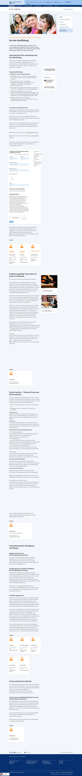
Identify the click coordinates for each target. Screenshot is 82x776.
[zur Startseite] (15, 2)
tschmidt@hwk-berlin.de (23, 651)
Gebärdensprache (60, 2)
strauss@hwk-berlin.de (34, 651)
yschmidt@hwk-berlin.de (12, 670)
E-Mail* (10, 183)
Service (56, 6)
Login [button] (29, 4)
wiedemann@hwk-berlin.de (14, 536)
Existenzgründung (28, 6)
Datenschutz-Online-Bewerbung (67, 772)
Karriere (44, 2)
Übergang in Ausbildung (64, 27)
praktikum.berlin (15, 328)
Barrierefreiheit (63, 774)
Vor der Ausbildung (14, 9)
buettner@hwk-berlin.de (14, 383)
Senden (11, 221)
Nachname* (22, 156)
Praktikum (62, 22)
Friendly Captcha (24, 218)
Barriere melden (70, 774)
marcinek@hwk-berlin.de (14, 739)
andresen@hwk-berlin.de (12, 263)
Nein (13, 179)
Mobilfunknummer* (13, 168)
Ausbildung (11, 6)
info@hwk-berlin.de (31, 763)
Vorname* (11, 156)
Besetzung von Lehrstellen (65, 19)
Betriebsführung (38, 6)
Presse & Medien (34, 2)
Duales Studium (63, 24)
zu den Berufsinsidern (47, 291)
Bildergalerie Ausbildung (68, 9)
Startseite (10, 756)
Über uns (27, 2)
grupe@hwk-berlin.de (13, 650)
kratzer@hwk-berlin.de (34, 260)
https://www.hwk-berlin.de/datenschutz (17, 190)
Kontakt (40, 2)
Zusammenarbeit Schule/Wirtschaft (63, 30)
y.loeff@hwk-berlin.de (24, 670)
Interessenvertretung (48, 6)
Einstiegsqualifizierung (23, 586)
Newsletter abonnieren (48, 763)
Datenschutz (58, 772)
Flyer (22, 631)
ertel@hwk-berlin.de (24, 262)
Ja (12, 177)
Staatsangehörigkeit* (13, 162)
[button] (10, 752)
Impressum (52, 772)
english (61, 762)
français (61, 763)
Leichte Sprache (51, 2)
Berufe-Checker (21, 317)
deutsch (61, 761)
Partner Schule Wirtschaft (17, 721)
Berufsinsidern (32, 299)
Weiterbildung (19, 6)
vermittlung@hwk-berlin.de (32, 132)
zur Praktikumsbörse (47, 311)
